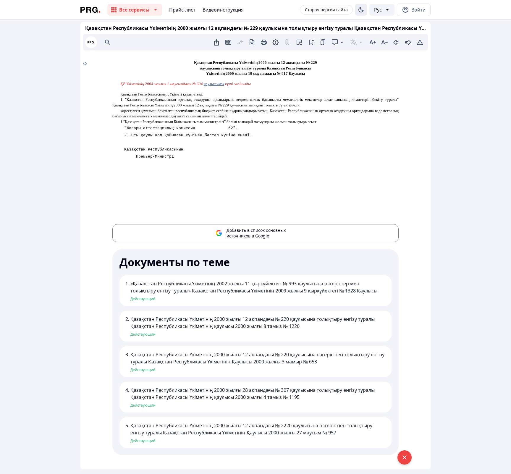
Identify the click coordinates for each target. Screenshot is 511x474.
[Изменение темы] (361, 10)
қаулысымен (214, 84)
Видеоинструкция (223, 10)
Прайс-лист (182, 10)
